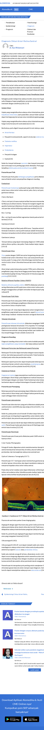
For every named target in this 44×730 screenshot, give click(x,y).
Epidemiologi (10, 26)
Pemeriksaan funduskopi (10, 188)
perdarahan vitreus (30, 550)
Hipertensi (8, 146)
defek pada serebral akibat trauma (21, 168)
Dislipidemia (9, 150)
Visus (3, 255)
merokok (24, 163)
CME (31, 9)
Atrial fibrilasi (9, 132)
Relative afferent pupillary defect (13, 285)
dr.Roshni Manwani (24, 657)
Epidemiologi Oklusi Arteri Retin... (16, 594)
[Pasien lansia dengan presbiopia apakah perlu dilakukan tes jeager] (8, 620)
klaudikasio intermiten (9, 115)
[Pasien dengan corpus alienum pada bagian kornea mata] (8, 639)
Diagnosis (30, 26)
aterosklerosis (36, 570)
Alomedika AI (7, 9)
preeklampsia (35, 364)
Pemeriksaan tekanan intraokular (13, 323)
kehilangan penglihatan (26, 177)
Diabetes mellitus (11, 141)
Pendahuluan (10, 22)
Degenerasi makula (8, 375)
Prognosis (9, 29)
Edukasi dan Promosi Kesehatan (31, 31)
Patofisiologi (32, 22)
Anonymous (22, 616)
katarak (18, 550)
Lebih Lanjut (34, 670)
